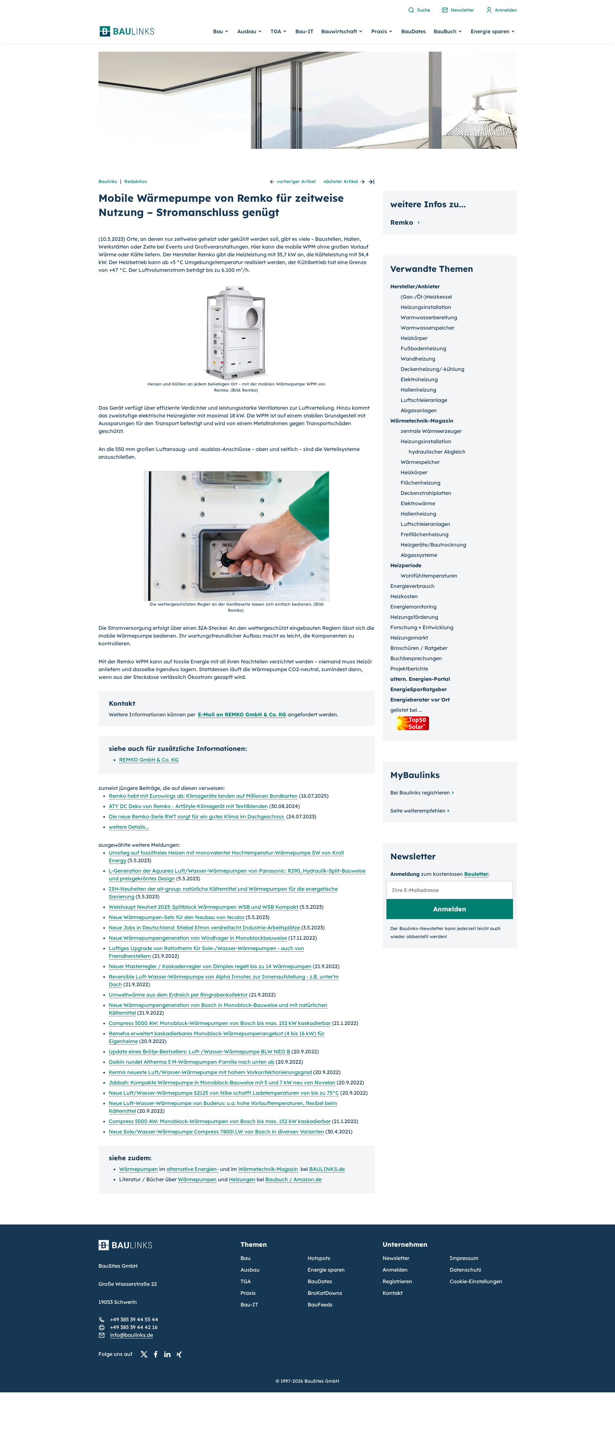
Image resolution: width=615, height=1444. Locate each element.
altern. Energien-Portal (420, 679)
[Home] (165, 1249)
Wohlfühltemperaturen (429, 575)
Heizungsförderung (414, 617)
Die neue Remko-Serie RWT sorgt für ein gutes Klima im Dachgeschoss (197, 816)
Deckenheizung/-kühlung (432, 369)
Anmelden (395, 1269)
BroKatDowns (325, 1293)
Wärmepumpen (138, 1169)
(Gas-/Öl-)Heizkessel (426, 296)
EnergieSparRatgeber (418, 689)
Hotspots (319, 1258)
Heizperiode (405, 565)
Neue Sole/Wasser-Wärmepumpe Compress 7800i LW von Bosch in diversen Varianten (216, 1131)
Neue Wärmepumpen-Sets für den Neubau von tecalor (176, 917)
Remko (402, 222)
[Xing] (181, 1354)
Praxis (248, 1293)
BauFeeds (320, 1304)
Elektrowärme (418, 503)
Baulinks (107, 181)
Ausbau (250, 1269)
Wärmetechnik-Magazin (268, 1169)
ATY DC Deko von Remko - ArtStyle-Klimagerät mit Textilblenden (188, 806)
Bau (246, 1258)
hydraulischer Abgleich (437, 451)
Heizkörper (414, 338)
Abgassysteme (419, 555)
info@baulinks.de (131, 1335)
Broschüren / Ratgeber (418, 648)
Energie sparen (326, 1269)
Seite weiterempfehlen (418, 810)
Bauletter (476, 874)
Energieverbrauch (412, 586)
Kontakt (393, 1293)
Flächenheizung (420, 482)
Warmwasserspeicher (427, 327)
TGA (246, 1281)
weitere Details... (129, 827)
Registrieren (397, 1281)
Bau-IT (304, 31)
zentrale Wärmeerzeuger (431, 431)
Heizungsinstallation (426, 307)
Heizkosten (404, 596)
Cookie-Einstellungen (476, 1281)
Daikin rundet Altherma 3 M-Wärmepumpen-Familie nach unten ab (191, 1062)
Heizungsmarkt (409, 637)
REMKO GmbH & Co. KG (149, 759)
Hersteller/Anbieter (415, 286)
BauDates (413, 31)
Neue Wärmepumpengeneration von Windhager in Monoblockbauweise (198, 938)
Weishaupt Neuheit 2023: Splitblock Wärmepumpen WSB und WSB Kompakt (203, 907)
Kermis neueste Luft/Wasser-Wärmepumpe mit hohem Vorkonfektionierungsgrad (210, 1072)
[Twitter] (146, 1354)
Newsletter (396, 1258)
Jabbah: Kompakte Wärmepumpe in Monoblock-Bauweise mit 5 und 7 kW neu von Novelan (222, 1082)
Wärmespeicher (420, 462)
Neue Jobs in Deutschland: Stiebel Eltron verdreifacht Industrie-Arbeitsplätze (204, 927)
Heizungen (242, 1179)
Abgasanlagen (419, 410)
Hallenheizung (418, 389)
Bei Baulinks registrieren (420, 792)
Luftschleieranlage (424, 400)
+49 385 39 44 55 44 (134, 1319)
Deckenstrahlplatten (426, 493)
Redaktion (135, 181)
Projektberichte (409, 668)
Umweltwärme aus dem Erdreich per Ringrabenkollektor (178, 994)
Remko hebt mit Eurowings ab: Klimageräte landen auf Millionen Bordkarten (203, 796)
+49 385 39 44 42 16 (134, 1327)
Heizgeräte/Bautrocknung (433, 544)
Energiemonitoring (413, 606)
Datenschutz (465, 1269)
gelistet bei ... (406, 710)
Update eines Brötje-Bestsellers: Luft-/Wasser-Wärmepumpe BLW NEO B (199, 1051)
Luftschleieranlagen (425, 524)
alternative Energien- (193, 1169)
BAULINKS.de (327, 1169)
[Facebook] (157, 1354)
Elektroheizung (419, 379)
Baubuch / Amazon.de (293, 1179)
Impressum (464, 1258)
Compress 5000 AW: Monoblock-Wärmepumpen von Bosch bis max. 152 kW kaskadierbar (220, 1023)
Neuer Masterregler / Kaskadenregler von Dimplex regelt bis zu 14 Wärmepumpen (210, 966)
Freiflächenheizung (424, 534)
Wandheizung (418, 358)
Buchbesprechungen (416, 658)
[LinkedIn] (169, 1354)
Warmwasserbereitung (429, 317)
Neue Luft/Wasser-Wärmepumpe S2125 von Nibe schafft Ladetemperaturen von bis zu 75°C (224, 1093)
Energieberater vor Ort (420, 699)
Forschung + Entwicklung (421, 627)
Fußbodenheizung (423, 348)
